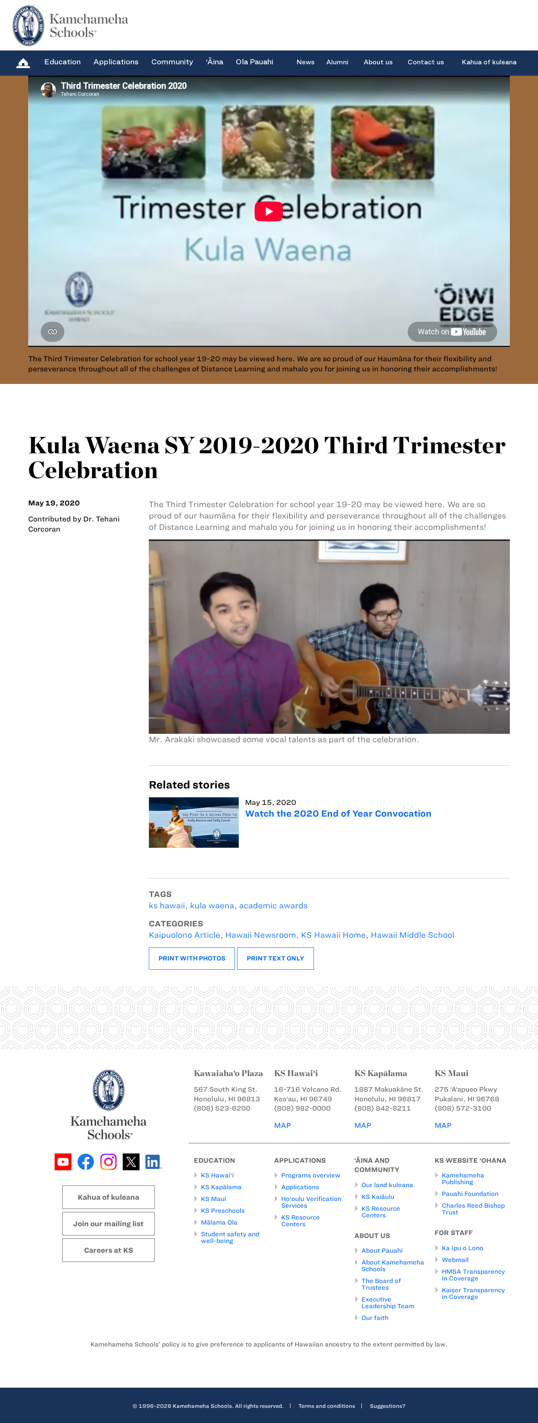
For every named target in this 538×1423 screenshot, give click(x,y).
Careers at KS (108, 1250)
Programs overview (310, 1175)
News (305, 62)
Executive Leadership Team (387, 1302)
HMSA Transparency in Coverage (473, 1275)
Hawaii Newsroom (260, 935)
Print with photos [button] (191, 958)
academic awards (273, 905)
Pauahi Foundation (470, 1193)
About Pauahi (382, 1250)
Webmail (455, 1259)
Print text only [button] (275, 958)
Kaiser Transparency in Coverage (473, 1293)
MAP (282, 1125)
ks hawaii (167, 905)
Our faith (374, 1318)
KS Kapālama (221, 1187)
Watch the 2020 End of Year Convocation (338, 813)
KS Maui (213, 1199)
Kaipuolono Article (184, 935)
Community (172, 62)
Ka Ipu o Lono (462, 1248)
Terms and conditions (326, 1406)
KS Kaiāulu (377, 1196)
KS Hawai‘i (217, 1175)
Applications (116, 62)
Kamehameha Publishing (463, 1178)
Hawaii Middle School (412, 935)
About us (378, 62)
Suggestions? (388, 1406)
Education (62, 62)
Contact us (426, 62)
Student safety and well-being (230, 1237)
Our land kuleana (387, 1185)
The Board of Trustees (381, 1284)
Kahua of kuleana (489, 62)
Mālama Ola (219, 1222)
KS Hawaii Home (333, 935)
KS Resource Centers (300, 1220)
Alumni (337, 62)
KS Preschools (223, 1210)
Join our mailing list (108, 1223)
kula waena (212, 905)
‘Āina (214, 62)
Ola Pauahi (254, 62)
